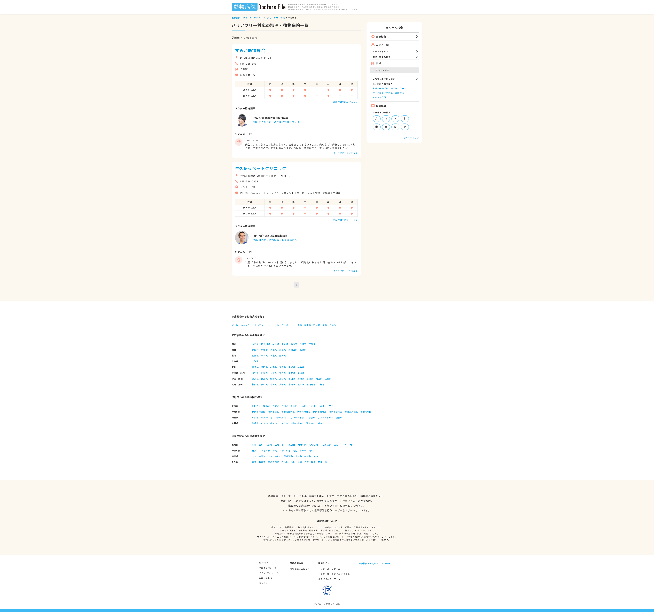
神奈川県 (265, 343)
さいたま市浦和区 (279, 417)
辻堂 (295, 450)
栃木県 (294, 343)
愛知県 (255, 355)
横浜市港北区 (304, 411)
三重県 (273, 355)
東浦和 (262, 456)
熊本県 (301, 384)
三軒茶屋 (327, 444)
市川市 (264, 423)
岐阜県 (264, 355)
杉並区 (275, 405)
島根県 (310, 378)
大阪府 (255, 349)
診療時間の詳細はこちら (345, 101)
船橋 (300, 462)
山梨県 (292, 372)
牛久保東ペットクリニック (260, 168)
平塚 (281, 450)
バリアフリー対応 (276, 17)
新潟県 (264, 372)
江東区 (303, 405)
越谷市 (339, 417)
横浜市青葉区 (259, 411)
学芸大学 (349, 444)
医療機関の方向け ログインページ (376, 563)
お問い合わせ (265, 578)
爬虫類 (307, 325)
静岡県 (282, 355)
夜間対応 (399, 92)
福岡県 (255, 384)
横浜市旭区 (366, 411)
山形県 (273, 367)
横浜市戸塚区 (351, 411)
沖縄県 (321, 384)
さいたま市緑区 (325, 417)
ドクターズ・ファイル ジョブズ (334, 573)
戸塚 (288, 450)
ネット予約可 (379, 97)
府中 (284, 444)
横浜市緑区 (273, 411)
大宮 (254, 456)
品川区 (323, 405)
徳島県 (264, 378)
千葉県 (285, 343)
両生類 (316, 325)
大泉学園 (302, 444)
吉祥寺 (269, 444)
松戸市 (273, 423)
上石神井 (338, 444)
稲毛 (313, 462)
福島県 (301, 367)
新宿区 (294, 405)
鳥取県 (301, 378)
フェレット (273, 325)
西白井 (285, 462)
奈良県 (282, 349)
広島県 (328, 378)
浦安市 (321, 423)
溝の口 (312, 450)
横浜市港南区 (319, 411)
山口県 (292, 378)
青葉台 (255, 450)
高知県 (282, 378)
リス (293, 325)
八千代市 (283, 423)
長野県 (255, 372)
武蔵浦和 (288, 456)
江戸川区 (313, 405)
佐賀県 (273, 384)
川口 (315, 456)
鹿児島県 (311, 384)
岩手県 (282, 367)
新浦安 (262, 462)
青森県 (255, 367)
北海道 (255, 361)
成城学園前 (314, 444)
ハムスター (246, 325)
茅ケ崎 (303, 450)
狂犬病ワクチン (398, 88)
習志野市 (310, 423)
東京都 (255, 343)
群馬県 (312, 343)
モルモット (260, 325)
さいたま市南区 (298, 417)
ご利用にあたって (268, 568)
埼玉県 (275, 343)
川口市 (255, 417)
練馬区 (266, 405)
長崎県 (264, 384)
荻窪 (254, 444)
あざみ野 (265, 450)
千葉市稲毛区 (297, 423)
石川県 (273, 372)
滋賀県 (303, 349)
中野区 (332, 405)
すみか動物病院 (250, 50)
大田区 (285, 405)
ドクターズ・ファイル (329, 568)
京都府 (264, 349)
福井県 (282, 372)
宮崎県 (292, 384)
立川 (261, 444)
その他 (332, 325)
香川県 (255, 378)
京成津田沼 (273, 462)
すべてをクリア (411, 137)
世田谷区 (256, 405)
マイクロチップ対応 (383, 92)
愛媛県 (273, 378)
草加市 (312, 417)
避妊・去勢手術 (380, 88)
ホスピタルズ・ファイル (330, 578)
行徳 (306, 462)
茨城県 (303, 343)
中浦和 (307, 456)
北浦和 (298, 456)
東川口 (278, 456)
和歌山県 (293, 349)
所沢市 (264, 417)
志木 (270, 456)
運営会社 (263, 583)
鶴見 (274, 450)
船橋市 (255, 423)
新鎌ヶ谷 (322, 462)
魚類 (325, 325)
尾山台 (292, 444)
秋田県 (264, 367)
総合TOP (263, 562)
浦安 (254, 462)
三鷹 (277, 444)
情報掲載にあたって (300, 568)
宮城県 (292, 367)
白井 (293, 462)
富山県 (301, 372)
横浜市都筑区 (288, 411)
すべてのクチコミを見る (345, 152)
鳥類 (300, 325)
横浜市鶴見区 (335, 411)
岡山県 (319, 378)
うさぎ (285, 325)
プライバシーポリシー (270, 573)
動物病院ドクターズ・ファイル (247, 17)
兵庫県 (273, 349)
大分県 (282, 384)
